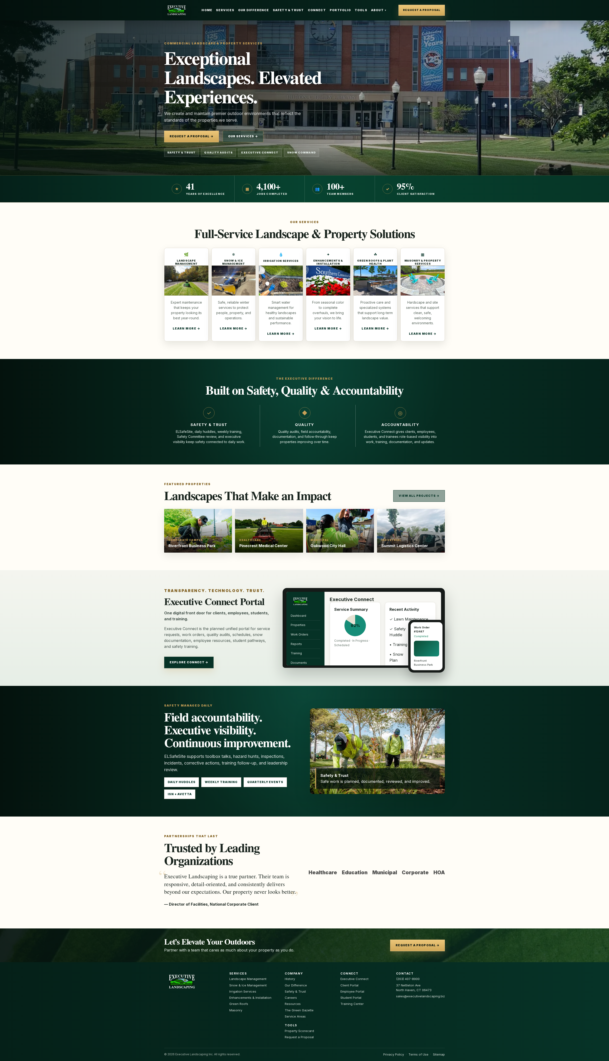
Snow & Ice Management (248, 985)
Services (225, 10)
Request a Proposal (421, 10)
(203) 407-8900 (408, 979)
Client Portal (349, 985)
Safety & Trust (288, 10)
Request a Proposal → (191, 136)
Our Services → (243, 136)
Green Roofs (238, 1004)
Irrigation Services (242, 991)
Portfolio (340, 10)
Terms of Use (418, 1054)
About (378, 10)
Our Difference (253, 10)
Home (206, 10)
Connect (317, 10)
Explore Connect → (189, 662)
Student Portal (350, 997)
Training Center (352, 1004)
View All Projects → (419, 495)
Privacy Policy (393, 1054)
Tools (361, 10)
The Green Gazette (299, 1010)
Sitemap (439, 1054)
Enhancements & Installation (250, 997)
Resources (293, 1004)
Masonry (235, 1010)
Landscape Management (247, 979)
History (290, 979)
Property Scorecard (299, 1031)
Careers (291, 997)
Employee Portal (352, 991)
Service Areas (295, 1016)
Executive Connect (354, 979)
